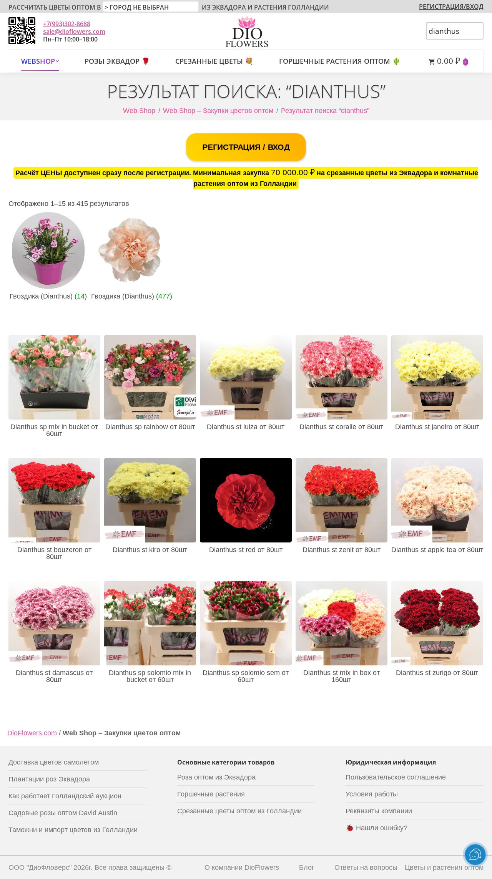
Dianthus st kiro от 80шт (150, 549)
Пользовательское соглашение (396, 777)
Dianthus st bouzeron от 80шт (54, 553)
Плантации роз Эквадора (49, 779)
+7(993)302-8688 (66, 24)
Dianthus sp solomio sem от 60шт (246, 676)
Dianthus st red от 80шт (246, 549)
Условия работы (372, 794)
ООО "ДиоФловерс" (39, 867)
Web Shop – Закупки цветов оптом (218, 110)
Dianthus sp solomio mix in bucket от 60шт (150, 676)
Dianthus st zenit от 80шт (342, 549)
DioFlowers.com (32, 733)
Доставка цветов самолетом (53, 762)
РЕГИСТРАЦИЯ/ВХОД (451, 6)
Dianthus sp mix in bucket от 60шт (54, 430)
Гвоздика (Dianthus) (48, 296)
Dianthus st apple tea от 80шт (437, 549)
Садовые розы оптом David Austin (62, 813)
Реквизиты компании (379, 811)
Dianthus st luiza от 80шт (245, 426)
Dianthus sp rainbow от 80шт (150, 426)
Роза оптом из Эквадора (216, 777)
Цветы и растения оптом (444, 867)
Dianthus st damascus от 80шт (54, 676)
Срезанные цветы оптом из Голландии (239, 811)
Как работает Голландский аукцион (64, 796)
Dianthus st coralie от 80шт (341, 426)
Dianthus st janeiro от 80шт (437, 426)
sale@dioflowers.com (74, 31)
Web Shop (139, 110)
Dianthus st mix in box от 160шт (341, 676)
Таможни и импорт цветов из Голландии (73, 830)
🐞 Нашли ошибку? (376, 828)
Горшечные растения (211, 794)
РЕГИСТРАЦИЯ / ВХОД (246, 147)
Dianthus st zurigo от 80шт (437, 672)
